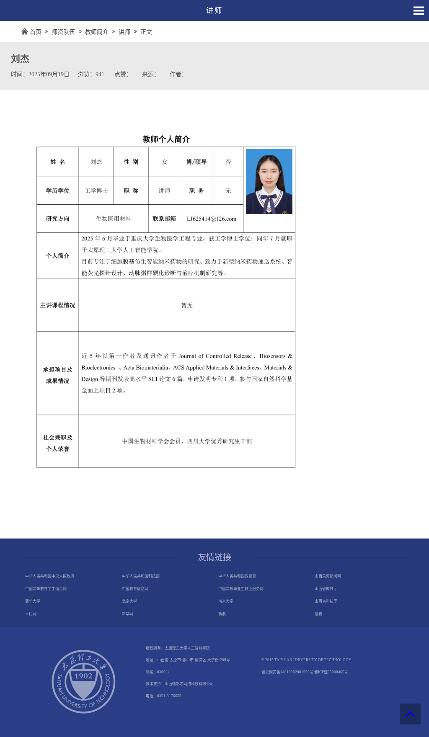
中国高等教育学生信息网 (46, 589)
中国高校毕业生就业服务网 (241, 589)
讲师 (124, 32)
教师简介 (97, 32)
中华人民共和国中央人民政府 (49, 576)
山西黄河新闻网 (328, 576)
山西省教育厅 (326, 589)
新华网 (127, 614)
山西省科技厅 (326, 601)
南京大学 (225, 601)
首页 (35, 32)
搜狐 (318, 614)
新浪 (222, 614)
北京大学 (129, 601)
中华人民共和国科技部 (141, 576)
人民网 (30, 614)
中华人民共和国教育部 (237, 576)
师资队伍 (63, 32)
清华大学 (32, 601)
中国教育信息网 (135, 589)
